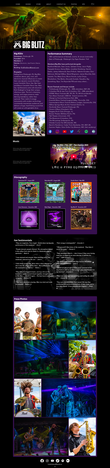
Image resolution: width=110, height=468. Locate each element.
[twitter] (72, 131)
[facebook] (50, 131)
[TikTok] (79, 131)
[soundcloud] (86, 131)
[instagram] (57, 131)
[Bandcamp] (93, 131)
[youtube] (64, 131)
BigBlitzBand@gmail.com (30, 68)
